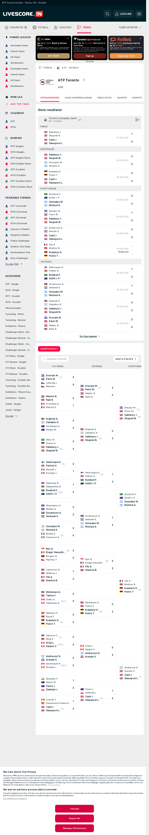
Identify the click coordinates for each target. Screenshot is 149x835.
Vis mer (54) (12, 264)
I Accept (74, 808)
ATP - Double (70, 67)
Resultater (104, 97)
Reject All (74, 818)
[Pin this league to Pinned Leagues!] (84, 80)
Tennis (47, 67)
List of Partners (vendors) (15, 799)
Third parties (54, 785)
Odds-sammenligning (78, 97)
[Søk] (107, 14)
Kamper (122, 97)
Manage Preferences (74, 828)
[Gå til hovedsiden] (29, 14)
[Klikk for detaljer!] (89, 137)
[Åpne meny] (139, 14)
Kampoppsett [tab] (49, 348)
